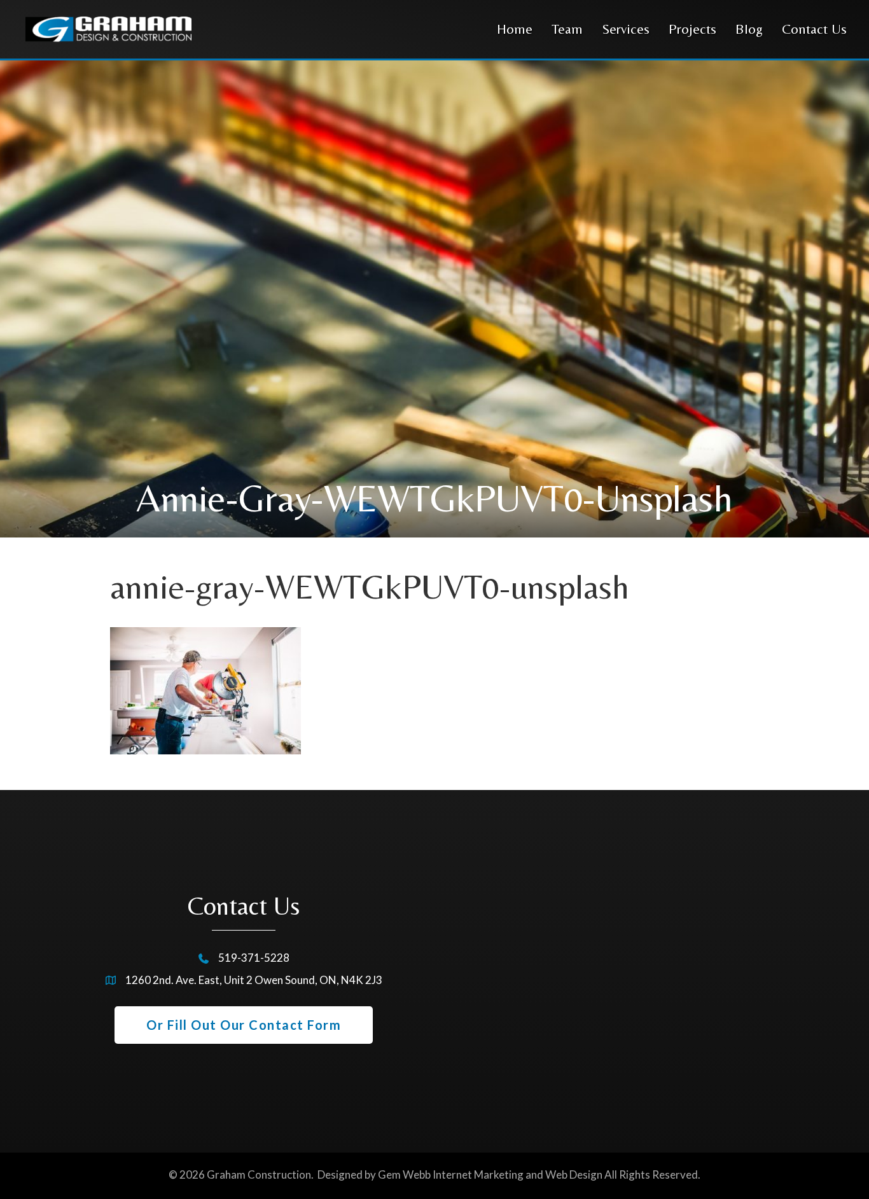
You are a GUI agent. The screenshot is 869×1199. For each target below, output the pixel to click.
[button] (244, 1025)
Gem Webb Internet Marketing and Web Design (490, 1174)
